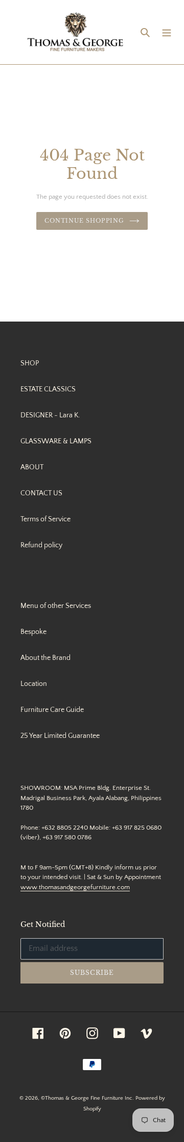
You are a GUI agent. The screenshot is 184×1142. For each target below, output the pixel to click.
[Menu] (166, 32)
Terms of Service (45, 519)
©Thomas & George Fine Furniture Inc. (87, 1098)
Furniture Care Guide (52, 710)
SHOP (29, 363)
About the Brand (45, 658)
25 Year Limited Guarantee (60, 736)
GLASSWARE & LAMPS (55, 441)
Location (33, 684)
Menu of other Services (55, 606)
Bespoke (33, 632)
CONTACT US (41, 493)
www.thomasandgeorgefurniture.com (75, 887)
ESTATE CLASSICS (48, 389)
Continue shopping (84, 220)
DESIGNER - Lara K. (50, 415)
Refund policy (41, 545)
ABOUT (31, 467)
